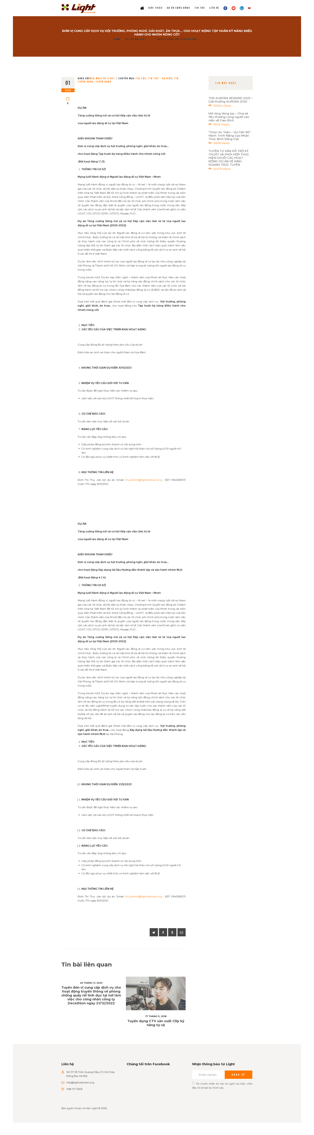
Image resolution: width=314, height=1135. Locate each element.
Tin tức (141, 78)
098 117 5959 (74, 1089)
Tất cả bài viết (135, 39)
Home (117, 39)
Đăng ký (238, 1074)
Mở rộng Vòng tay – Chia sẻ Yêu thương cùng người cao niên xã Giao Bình (229, 117)
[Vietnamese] (249, 8)
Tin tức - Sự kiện (160, 78)
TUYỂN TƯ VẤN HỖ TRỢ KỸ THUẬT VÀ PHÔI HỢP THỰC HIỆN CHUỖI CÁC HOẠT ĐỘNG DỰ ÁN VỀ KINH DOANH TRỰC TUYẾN (229, 158)
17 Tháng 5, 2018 (155, 1016)
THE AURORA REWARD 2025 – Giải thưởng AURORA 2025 (231, 99)
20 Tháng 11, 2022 (91, 983)
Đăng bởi (96, 78)
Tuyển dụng (103, 81)
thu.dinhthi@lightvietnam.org (143, 479)
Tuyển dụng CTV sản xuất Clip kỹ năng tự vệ (155, 1023)
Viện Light (92, 1108)
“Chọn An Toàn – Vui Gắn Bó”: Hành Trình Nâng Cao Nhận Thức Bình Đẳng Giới (230, 135)
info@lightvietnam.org (80, 1082)
